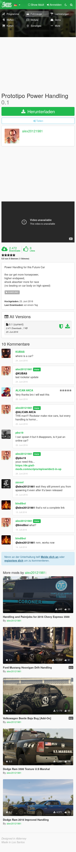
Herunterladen (40, 111)
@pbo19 (20, 458)
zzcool (19, 482)
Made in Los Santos (13, 842)
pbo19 (19, 432)
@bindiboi (22, 525)
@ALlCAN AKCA (25, 412)
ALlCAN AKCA (24, 390)
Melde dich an (50, 557)
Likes (32, 251)
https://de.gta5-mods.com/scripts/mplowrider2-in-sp (38, 467)
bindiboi (20, 503)
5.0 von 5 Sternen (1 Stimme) (15, 259)
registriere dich (13, 560)
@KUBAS (21, 373)
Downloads (14, 251)
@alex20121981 (25, 486)
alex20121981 (32, 131)
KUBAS (19, 351)
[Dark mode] (65, 4)
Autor (36, 369)
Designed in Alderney (13, 838)
